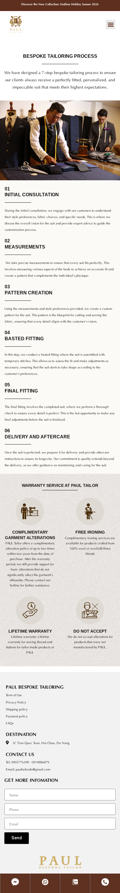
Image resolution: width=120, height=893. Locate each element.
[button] (110, 24)
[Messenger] (15, 878)
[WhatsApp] (45, 878)
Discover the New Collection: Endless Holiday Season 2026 (60, 4)
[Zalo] (75, 878)
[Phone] (105, 878)
